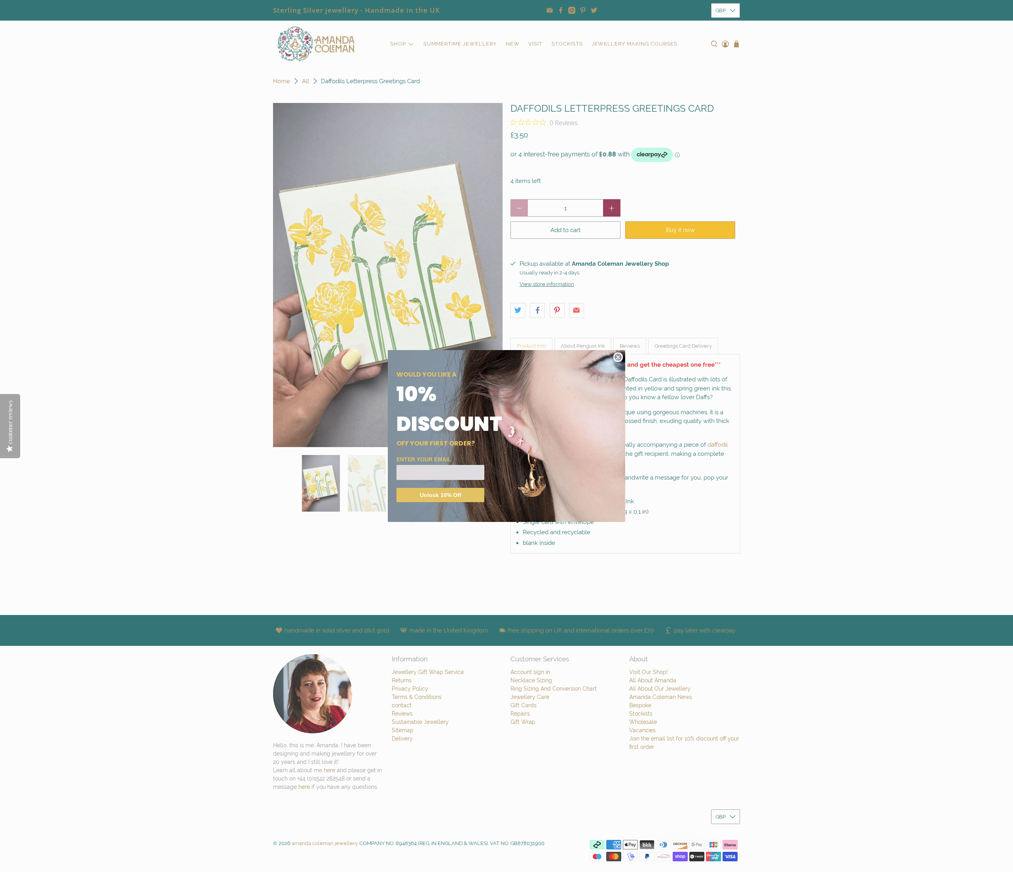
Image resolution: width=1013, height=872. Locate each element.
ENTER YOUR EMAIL (423, 459)
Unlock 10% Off (440, 495)
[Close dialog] (618, 357)
